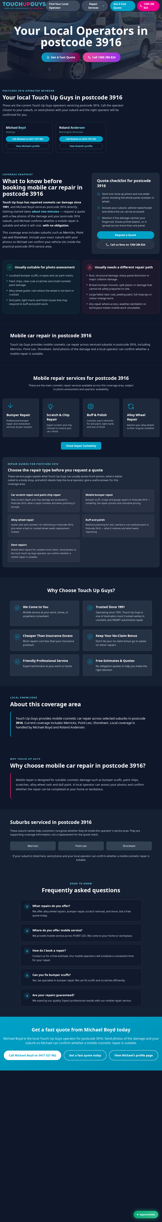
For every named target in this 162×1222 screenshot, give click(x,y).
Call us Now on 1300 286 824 (127, 244)
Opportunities (147, 1214)
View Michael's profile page (133, 1055)
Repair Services (93, 5)
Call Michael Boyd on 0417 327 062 (32, 1055)
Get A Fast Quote (119, 5)
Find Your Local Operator (58, 5)
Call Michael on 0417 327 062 (27, 138)
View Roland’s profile (80, 146)
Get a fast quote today (85, 1055)
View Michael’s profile (28, 146)
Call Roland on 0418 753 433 (81, 138)
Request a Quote (125, 235)
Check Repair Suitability (81, 446)
